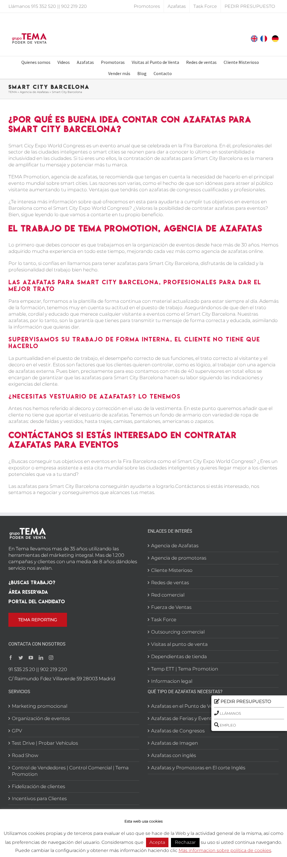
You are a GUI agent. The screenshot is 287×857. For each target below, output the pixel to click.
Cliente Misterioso (172, 570)
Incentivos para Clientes (39, 798)
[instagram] (51, 657)
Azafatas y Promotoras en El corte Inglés (198, 767)
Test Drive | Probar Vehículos (45, 743)
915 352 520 (43, 6)
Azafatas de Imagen (174, 743)
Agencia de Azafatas (34, 92)
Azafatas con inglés (173, 755)
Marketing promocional (39, 706)
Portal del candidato (36, 601)
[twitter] (20, 657)
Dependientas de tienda (179, 656)
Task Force (163, 619)
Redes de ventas (170, 582)
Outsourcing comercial (178, 632)
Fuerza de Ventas (171, 607)
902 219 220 (74, 6)
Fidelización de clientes (38, 786)
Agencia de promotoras (178, 558)
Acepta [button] (157, 842)
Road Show (25, 755)
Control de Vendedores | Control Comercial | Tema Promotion (70, 771)
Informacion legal (171, 681)
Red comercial (167, 595)
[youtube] (31, 657)
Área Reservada (28, 592)
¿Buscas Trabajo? (31, 582)
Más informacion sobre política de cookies (225, 850)
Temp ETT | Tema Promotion (184, 669)
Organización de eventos (41, 718)
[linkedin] (41, 657)
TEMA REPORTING (37, 619)
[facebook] (10, 657)
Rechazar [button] (185, 842)
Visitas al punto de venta (179, 644)
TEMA (12, 92)
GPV (17, 730)
